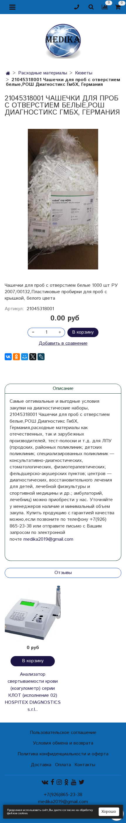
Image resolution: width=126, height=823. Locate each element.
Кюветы (83, 73)
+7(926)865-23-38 (63, 794)
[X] (32, 356)
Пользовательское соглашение (63, 732)
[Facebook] (52, 782)
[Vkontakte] (45, 782)
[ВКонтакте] (8, 356)
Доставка (41, 764)
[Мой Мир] (24, 356)
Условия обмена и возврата (63, 743)
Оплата (63, 764)
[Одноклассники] (16, 356)
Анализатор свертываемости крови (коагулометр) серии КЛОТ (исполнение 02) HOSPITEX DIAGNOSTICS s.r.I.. (33, 692)
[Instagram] (59, 782)
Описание (63, 388)
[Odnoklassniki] (66, 782)
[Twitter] (81, 782)
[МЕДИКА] (63, 39)
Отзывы (63, 572)
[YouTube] (73, 782)
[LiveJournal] (41, 356)
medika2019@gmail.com (48, 539)
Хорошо (108, 812)
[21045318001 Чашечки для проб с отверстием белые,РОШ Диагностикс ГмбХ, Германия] (63, 199)
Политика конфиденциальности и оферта (63, 754)
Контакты (84, 764)
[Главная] (8, 73)
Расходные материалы (42, 73)
